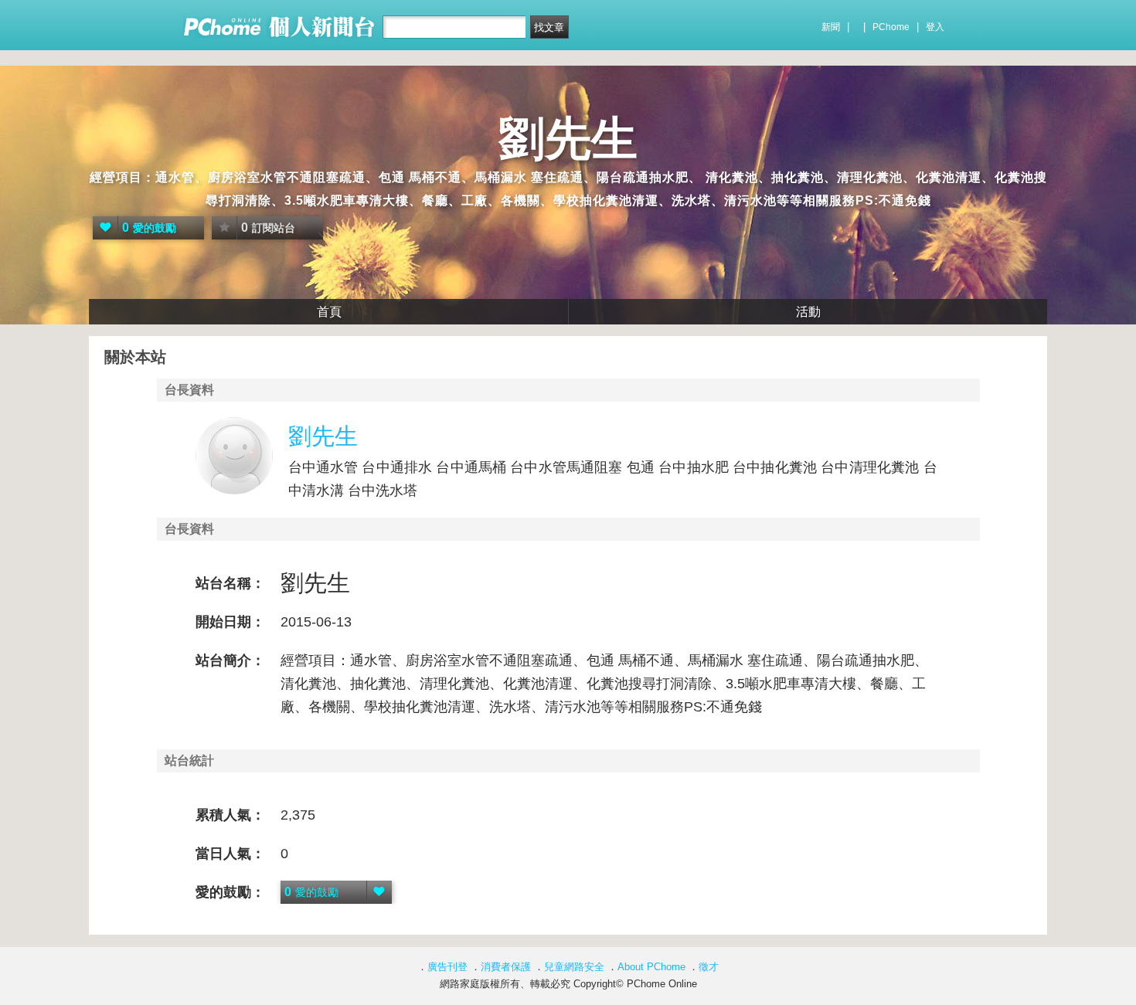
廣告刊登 (447, 967)
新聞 (830, 27)
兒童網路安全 (574, 967)
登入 (935, 27)
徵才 (709, 967)
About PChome (651, 967)
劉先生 (568, 139)
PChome (891, 27)
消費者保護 (506, 967)
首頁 (329, 311)
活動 (808, 311)
